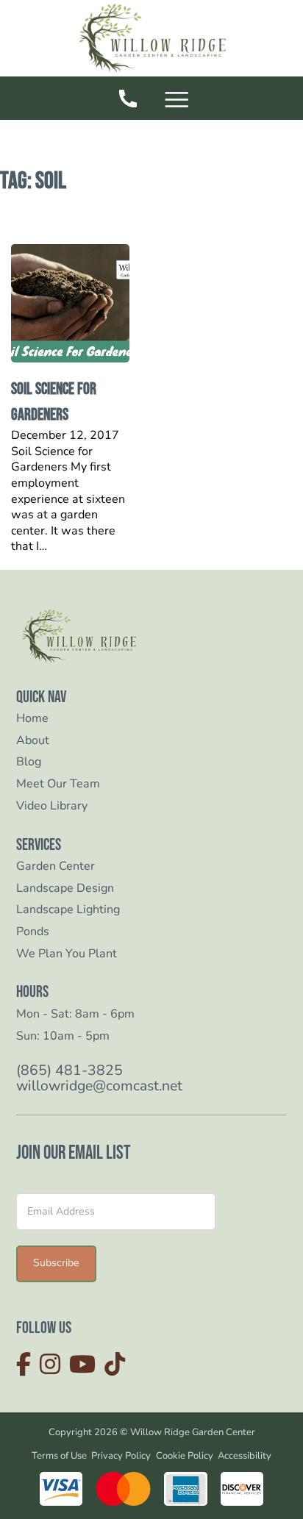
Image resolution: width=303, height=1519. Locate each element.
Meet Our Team (58, 784)
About (32, 740)
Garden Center (55, 866)
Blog (28, 762)
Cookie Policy (184, 1455)
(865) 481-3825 (69, 1070)
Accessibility (244, 1455)
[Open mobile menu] (179, 101)
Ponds (32, 932)
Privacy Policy (121, 1455)
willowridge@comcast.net (99, 1086)
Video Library (52, 806)
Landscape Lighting (68, 910)
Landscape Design (65, 888)
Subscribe (56, 1263)
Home (32, 718)
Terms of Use (59, 1455)
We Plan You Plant (66, 954)
